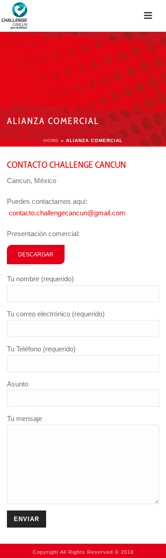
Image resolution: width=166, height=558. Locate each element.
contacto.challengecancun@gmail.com (67, 213)
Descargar (35, 254)
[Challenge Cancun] (14, 15)
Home (51, 140)
